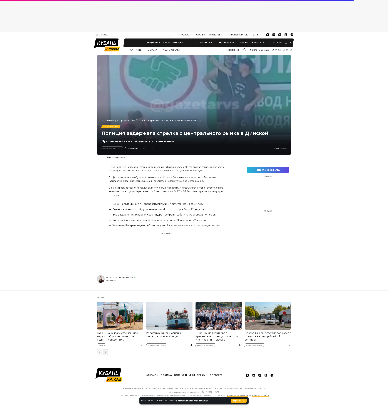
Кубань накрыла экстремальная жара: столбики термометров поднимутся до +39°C (117, 336)
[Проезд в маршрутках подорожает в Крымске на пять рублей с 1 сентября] (268, 316)
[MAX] (268, 35)
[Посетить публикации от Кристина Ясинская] (101, 279)
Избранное (232, 49)
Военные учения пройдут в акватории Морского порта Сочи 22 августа (158, 209)
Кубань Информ (110, 120)
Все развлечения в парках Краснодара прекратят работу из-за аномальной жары (164, 214)
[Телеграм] (292, 35)
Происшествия (127, 120)
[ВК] (274, 35)
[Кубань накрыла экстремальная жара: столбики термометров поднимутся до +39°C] (120, 316)
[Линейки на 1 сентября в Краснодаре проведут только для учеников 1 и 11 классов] (219, 316)
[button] (239, 401)
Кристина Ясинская (123, 278)
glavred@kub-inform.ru (237, 396)
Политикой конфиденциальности (192, 400)
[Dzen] (280, 35)
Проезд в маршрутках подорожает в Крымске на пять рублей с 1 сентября (268, 336)
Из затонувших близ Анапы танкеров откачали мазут (163, 335)
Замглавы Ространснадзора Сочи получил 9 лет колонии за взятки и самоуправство (166, 225)
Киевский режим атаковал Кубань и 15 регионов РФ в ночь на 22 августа (159, 220)
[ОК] (286, 35)
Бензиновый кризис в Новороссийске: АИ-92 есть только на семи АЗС (157, 203)
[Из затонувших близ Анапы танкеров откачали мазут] (169, 316)
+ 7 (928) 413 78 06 (260, 396)
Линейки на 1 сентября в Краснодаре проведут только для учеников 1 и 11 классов (217, 336)
